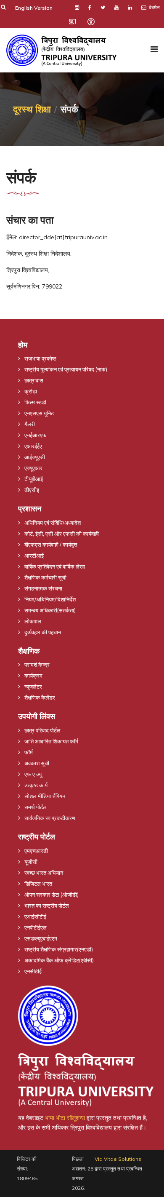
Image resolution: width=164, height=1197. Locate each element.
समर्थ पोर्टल (35, 807)
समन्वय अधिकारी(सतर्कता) (50, 610)
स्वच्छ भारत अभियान (43, 872)
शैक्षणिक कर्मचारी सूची (45, 577)
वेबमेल (154, 7)
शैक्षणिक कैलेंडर (39, 697)
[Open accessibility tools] (91, 21)
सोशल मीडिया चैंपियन (44, 796)
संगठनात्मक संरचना (43, 588)
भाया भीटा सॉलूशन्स (65, 1118)
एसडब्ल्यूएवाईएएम (40, 938)
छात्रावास (33, 380)
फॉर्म (28, 752)
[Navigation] (154, 49)
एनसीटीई (33, 971)
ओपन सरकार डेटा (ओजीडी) (51, 894)
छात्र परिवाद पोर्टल (42, 730)
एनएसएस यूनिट (39, 413)
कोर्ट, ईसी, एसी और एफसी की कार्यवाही (61, 533)
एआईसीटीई (35, 916)
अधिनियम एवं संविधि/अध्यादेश (52, 522)
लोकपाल (32, 621)
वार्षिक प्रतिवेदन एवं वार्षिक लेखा (54, 566)
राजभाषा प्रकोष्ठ (40, 358)
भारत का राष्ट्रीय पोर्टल (46, 905)
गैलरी (29, 424)
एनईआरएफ (35, 435)
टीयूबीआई (33, 479)
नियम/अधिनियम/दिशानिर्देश (50, 599)
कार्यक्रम (33, 675)
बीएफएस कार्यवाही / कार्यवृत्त (50, 544)
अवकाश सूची (36, 763)
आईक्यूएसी (34, 457)
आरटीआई (34, 555)
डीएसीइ (31, 489)
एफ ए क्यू (33, 774)
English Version (34, 8)
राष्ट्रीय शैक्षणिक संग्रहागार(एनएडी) (58, 949)
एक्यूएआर (33, 468)
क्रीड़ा (30, 391)
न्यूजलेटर (33, 686)
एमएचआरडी (36, 850)
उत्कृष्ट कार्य (36, 785)
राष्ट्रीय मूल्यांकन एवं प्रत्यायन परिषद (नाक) (65, 369)
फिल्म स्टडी (35, 402)
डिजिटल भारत (38, 883)
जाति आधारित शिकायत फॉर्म (51, 741)
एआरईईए (33, 446)
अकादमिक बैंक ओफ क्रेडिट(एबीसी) (59, 960)
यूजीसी (30, 861)
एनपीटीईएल (35, 927)
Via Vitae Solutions (118, 1159)
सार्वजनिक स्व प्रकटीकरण (49, 818)
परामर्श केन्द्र (37, 664)
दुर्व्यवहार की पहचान (42, 632)
